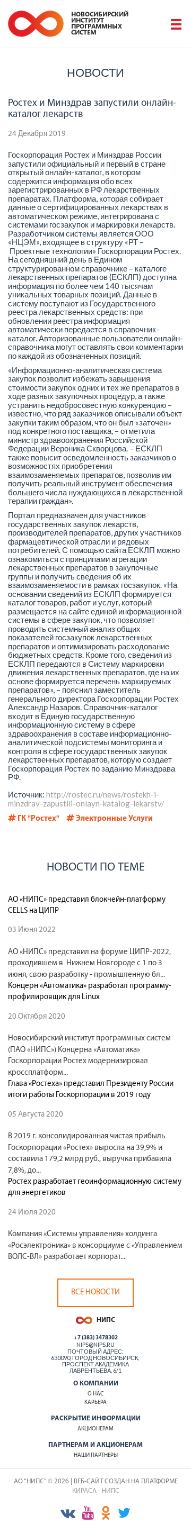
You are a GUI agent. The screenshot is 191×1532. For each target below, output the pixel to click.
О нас (95, 1394)
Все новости (95, 1293)
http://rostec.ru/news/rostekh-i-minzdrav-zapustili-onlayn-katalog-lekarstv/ (86, 799)
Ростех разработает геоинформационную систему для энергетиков (94, 1187)
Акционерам (95, 1429)
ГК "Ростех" (37, 819)
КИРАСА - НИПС (95, 1491)
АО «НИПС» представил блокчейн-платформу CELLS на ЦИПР (87, 905)
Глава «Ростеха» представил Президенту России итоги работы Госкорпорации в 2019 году (90, 1089)
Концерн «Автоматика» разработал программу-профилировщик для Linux (89, 991)
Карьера (95, 1403)
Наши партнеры (96, 1455)
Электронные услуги (113, 819)
